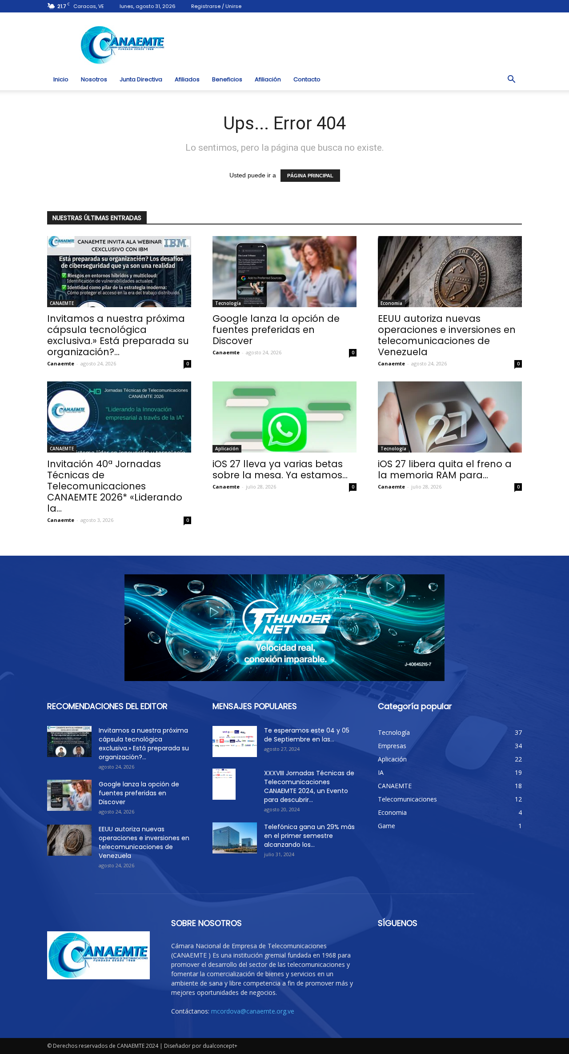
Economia (391, 303)
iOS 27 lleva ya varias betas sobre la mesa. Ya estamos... (280, 469)
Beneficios (227, 79)
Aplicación (227, 448)
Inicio (60, 79)
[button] (511, 79)
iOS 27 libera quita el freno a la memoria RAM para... (445, 469)
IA (381, 772)
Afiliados (187, 79)
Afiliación (268, 79)
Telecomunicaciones (407, 799)
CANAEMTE (62, 303)
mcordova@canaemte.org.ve (252, 1011)
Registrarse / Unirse (216, 6)
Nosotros (94, 79)
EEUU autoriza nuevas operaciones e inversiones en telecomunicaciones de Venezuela (447, 335)
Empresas (392, 745)
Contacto (307, 79)
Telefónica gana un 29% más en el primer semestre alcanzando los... (309, 835)
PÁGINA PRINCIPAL (310, 175)
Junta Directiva (141, 79)
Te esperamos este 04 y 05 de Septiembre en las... (306, 735)
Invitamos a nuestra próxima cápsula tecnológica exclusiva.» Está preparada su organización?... (118, 335)
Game (386, 826)
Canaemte (60, 363)
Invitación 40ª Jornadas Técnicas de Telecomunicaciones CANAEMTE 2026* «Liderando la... (114, 486)
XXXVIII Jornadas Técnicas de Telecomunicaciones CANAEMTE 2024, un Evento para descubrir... (309, 786)
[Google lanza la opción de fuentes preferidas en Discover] (284, 271)
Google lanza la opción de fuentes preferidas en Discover (276, 329)
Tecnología (228, 303)
